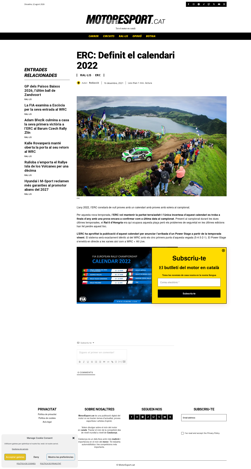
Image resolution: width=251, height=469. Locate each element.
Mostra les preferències (60, 457)
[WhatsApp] (86, 89)
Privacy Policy (213, 433)
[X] (213, 4)
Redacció (94, 82)
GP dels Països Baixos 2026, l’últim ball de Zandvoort (42, 90)
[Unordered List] (100, 362)
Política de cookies (47, 418)
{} (116, 362)
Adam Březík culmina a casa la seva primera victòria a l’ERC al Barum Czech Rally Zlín (46, 126)
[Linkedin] (100, 89)
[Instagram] (193, 4)
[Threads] (224, 4)
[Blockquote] (104, 362)
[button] (73, 438)
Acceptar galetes (15, 457)
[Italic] (84, 362)
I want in (202, 426)
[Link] (112, 362)
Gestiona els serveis (20, 449)
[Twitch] (208, 4)
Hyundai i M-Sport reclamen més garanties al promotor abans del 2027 (46, 185)
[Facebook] (188, 4)
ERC (98, 75)
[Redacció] (79, 83)
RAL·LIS (28, 99)
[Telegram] (113, 89)
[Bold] (80, 362)
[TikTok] (203, 4)
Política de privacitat (47, 414)
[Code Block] (108, 362)
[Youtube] (219, 4)
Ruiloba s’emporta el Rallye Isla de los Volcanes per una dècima (46, 166)
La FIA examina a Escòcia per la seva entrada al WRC (45, 107)
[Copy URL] (106, 89)
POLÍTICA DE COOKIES (26, 463)
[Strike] (92, 362)
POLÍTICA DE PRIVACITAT (50, 463)
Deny (36, 457)
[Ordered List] (96, 362)
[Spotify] (198, 4)
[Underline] (88, 362)
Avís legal (47, 421)
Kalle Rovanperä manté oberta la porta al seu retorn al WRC (46, 147)
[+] (120, 362)
